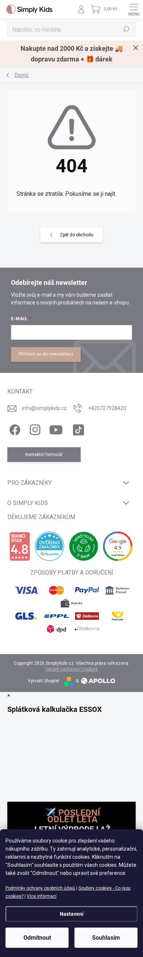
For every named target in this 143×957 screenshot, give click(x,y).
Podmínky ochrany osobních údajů (40, 888)
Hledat (126, 29)
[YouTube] (56, 428)
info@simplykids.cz (44, 408)
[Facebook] (13, 428)
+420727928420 (107, 408)
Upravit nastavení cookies (71, 669)
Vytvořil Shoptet (43, 681)
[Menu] (134, 9)
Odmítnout (37, 937)
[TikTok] (77, 428)
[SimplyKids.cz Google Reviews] (117, 546)
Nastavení (72, 914)
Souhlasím (106, 937)
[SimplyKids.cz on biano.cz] (19, 546)
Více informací (41, 896)
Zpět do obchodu (77, 234)
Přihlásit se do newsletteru (46, 354)
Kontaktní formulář (44, 454)
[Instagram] (33, 428)
